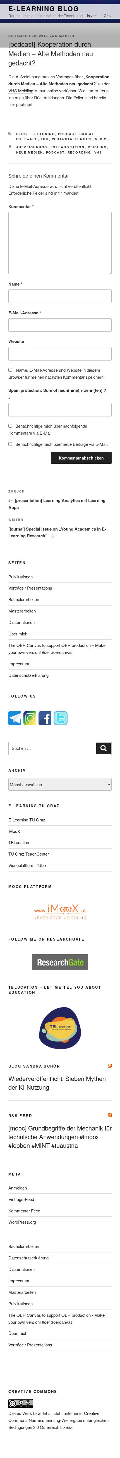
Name (15, 284)
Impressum (18, 663)
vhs (98, 152)
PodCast (67, 134)
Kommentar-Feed (24, 1211)
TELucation (18, 842)
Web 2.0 (102, 139)
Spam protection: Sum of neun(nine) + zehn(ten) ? (57, 390)
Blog (22, 134)
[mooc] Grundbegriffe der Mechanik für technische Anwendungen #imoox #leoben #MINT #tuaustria (60, 1136)
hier (11, 104)
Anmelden (17, 1188)
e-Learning (42, 134)
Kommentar (21, 206)
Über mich (17, 634)
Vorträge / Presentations (30, 588)
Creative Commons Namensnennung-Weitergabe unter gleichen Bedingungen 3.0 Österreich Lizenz (58, 1420)
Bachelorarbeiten (23, 599)
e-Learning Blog (43, 8)
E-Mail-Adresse (24, 313)
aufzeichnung (32, 147)
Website (16, 341)
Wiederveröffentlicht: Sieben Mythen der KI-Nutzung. (57, 1082)
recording (80, 152)
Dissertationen (21, 622)
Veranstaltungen (72, 139)
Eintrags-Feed (21, 1199)
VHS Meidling (20, 90)
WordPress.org (22, 1222)
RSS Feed (20, 1115)
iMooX (14, 831)
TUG (45, 139)
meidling (97, 147)
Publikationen (20, 577)
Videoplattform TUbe (27, 865)
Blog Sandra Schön (34, 1066)
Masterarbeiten (22, 611)
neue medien (29, 152)
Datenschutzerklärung (28, 675)
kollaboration (68, 147)
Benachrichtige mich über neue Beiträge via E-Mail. (61, 444)
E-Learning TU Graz (26, 820)
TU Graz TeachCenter (28, 854)
